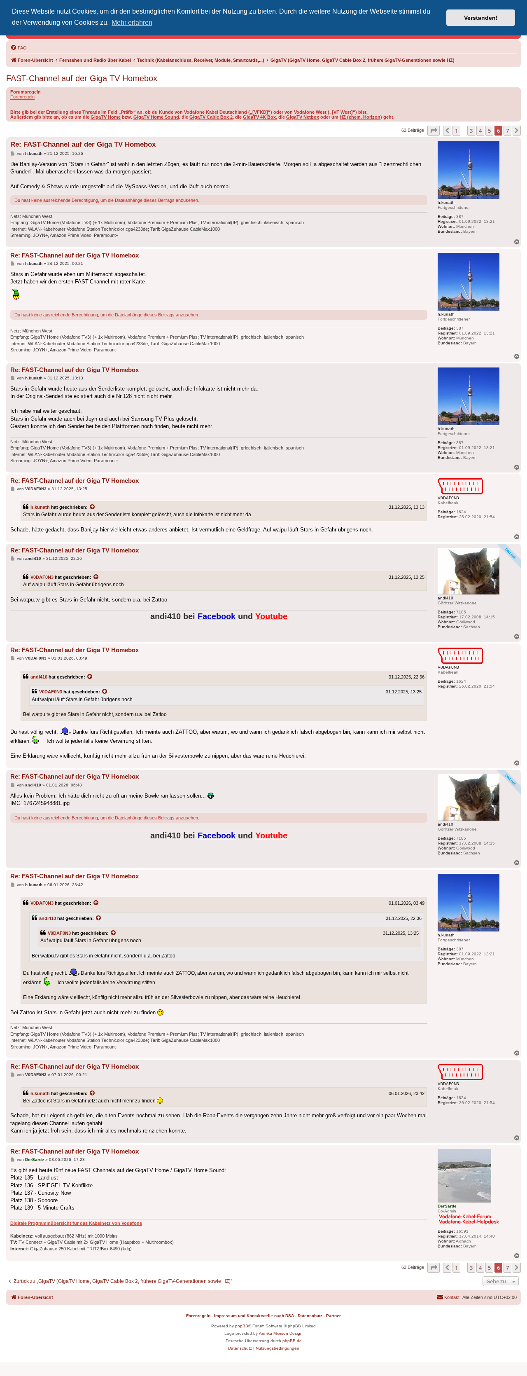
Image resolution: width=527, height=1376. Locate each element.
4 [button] (480, 130)
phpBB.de (292, 1341)
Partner (333, 1315)
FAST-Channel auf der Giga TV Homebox (81, 78)
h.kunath (40, 507)
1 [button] (456, 130)
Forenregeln (22, 96)
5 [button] (489, 130)
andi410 (38, 676)
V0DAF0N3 (42, 577)
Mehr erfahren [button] (132, 22)
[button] (433, 131)
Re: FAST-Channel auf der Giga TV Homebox (83, 144)
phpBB (241, 1326)
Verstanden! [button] (481, 17)
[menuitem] (18, 48)
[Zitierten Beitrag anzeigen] (92, 507)
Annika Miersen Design (281, 1333)
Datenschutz (310, 1315)
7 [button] (507, 130)
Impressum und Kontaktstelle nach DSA (254, 1315)
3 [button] (471, 130)
